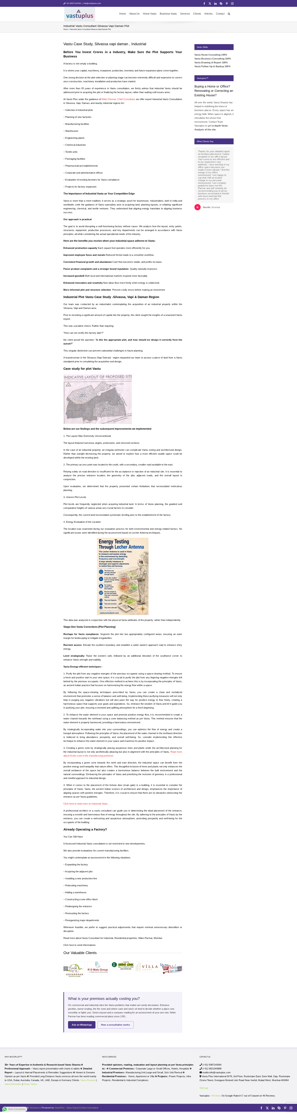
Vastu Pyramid (88, 1080)
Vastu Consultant (89, 1108)
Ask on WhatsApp (82, 1024)
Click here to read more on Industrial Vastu (85, 803)
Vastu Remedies (13, 1084)
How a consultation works (115, 1024)
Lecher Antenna (140, 532)
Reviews (216, 1095)
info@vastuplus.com (92, 3)
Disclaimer (35, 1108)
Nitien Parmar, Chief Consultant (118, 99)
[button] (229, 13)
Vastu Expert (73, 1108)
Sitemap (204, 1088)
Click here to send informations (79, 945)
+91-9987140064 (73, 3)
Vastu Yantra (30, 1084)
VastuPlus (59, 1108)
